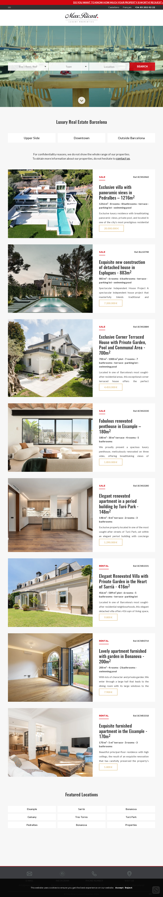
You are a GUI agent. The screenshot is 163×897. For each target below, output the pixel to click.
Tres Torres (81, 816)
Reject (128, 887)
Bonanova (131, 808)
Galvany (32, 816)
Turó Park (131, 816)
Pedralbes (32, 824)
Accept (119, 887)
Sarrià (81, 808)
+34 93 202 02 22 (145, 7)
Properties (131, 824)
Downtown (81, 138)
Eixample (32, 808)
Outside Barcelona (131, 138)
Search (142, 66)
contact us (123, 158)
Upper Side (32, 138)
